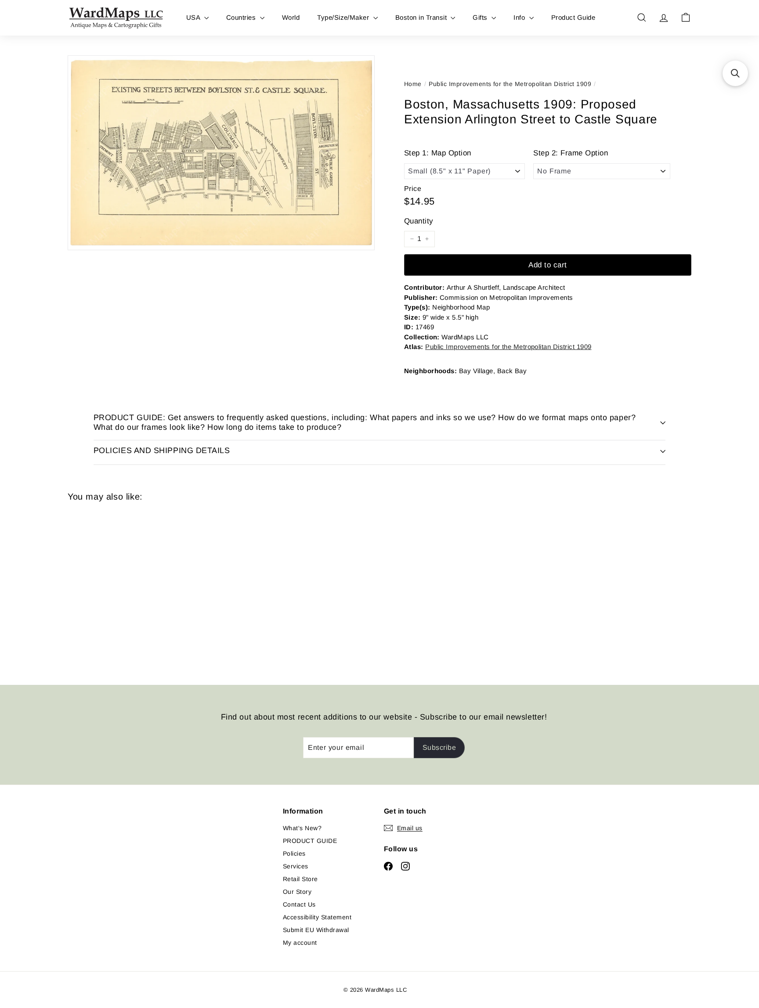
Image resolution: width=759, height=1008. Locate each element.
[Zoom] (221, 153)
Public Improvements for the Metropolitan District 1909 (510, 83)
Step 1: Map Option (437, 153)
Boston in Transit (422, 17)
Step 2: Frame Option (570, 153)
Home (413, 83)
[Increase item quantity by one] (427, 239)
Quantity (419, 221)
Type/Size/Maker (344, 17)
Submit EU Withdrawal (316, 929)
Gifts (481, 17)
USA (194, 17)
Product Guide (573, 17)
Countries (242, 17)
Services (295, 866)
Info (520, 17)
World (291, 17)
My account (300, 942)
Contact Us (299, 904)
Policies (294, 853)
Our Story (297, 891)
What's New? (302, 828)
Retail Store (300, 878)
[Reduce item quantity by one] (412, 239)
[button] (735, 73)
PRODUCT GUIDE (310, 840)
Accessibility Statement (317, 917)
